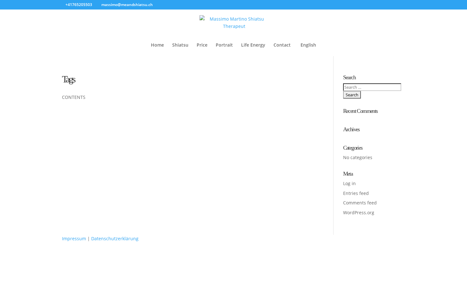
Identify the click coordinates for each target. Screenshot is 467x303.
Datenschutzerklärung (115, 238)
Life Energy (253, 45)
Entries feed (356, 193)
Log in (349, 183)
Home (157, 45)
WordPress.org (358, 213)
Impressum (74, 238)
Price (202, 45)
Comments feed (360, 203)
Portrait (224, 45)
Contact (282, 45)
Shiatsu (180, 45)
